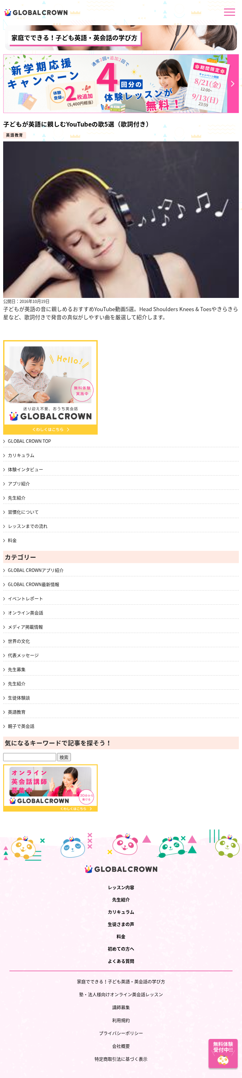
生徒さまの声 (121, 924)
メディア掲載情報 (25, 627)
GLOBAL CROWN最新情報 (33, 584)
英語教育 (14, 135)
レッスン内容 (121, 887)
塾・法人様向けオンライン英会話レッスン (121, 994)
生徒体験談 (19, 697)
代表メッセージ (23, 655)
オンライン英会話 (25, 612)
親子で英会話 (21, 726)
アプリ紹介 (19, 483)
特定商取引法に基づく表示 (121, 1059)
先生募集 (17, 669)
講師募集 (121, 1007)
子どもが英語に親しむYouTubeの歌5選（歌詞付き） (77, 123)
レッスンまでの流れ (28, 526)
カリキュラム (21, 455)
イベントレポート (25, 598)
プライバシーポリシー (121, 1033)
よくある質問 (121, 961)
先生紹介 (17, 497)
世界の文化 (19, 641)
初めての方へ (121, 948)
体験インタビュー (25, 469)
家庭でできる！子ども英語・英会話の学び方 (74, 37)
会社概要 (121, 1046)
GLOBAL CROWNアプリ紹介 (36, 570)
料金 (12, 540)
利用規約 (121, 1020)
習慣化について (23, 512)
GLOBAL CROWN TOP (29, 441)
